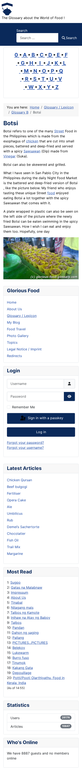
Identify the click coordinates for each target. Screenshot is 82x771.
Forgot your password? (25, 442)
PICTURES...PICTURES (30, 643)
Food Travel (16, 329)
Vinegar (9, 156)
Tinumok (19, 663)
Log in (41, 432)
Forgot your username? (25, 447)
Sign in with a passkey (45, 418)
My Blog (13, 322)
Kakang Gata (22, 668)
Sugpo (15, 582)
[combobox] (37, 37)
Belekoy (18, 648)
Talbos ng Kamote (25, 612)
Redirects (14, 356)
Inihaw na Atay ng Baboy (30, 617)
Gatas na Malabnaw (26, 587)
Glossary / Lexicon (22, 316)
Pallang (18, 638)
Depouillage (21, 673)
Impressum (19, 592)
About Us (18, 597)
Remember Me (23, 407)
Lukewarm (20, 653)
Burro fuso (20, 658)
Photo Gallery (18, 336)
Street (59, 131)
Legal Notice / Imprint (24, 349)
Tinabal (16, 602)
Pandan (18, 627)
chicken (32, 141)
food (51, 193)
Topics (12, 342)
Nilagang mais (22, 607)
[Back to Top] (75, 763)
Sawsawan (32, 151)
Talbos (16, 622)
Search (21, 30)
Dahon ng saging (25, 633)
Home (11, 302)
